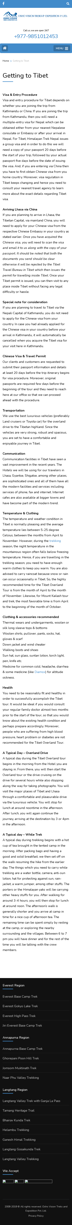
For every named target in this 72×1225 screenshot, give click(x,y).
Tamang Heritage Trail (18, 1110)
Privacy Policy (36, 1216)
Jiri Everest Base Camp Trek (22, 1025)
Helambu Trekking (16, 1130)
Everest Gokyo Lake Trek (20, 1006)
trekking (55, 541)
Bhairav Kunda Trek (16, 1120)
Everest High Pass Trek (19, 1016)
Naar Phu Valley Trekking (21, 1078)
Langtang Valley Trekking (21, 1159)
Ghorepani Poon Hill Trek (21, 1058)
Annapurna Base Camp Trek (22, 1049)
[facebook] (4, 2)
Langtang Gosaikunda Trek (21, 1149)
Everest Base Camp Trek (20, 996)
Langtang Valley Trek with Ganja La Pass (31, 1101)
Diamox (40, 672)
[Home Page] (5, 48)
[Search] (68, 4)
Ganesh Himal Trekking (19, 1140)
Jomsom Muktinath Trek (19, 1068)
